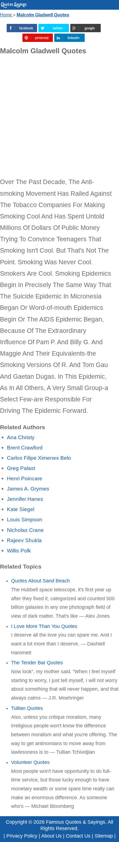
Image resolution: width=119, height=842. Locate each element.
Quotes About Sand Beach (40, 581)
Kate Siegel (20, 509)
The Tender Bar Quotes (37, 662)
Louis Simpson (24, 519)
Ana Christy (21, 437)
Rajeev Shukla (24, 540)
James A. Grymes (28, 489)
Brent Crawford (25, 447)
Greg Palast (21, 468)
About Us (51, 836)
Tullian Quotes (27, 708)
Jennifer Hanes (25, 499)
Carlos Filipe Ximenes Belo (39, 458)
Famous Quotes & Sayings (75, 822)
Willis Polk (19, 550)
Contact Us (78, 836)
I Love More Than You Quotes (44, 626)
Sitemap (104, 836)
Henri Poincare (24, 478)
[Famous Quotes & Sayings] (14, 6)
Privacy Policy (21, 836)
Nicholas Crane (25, 530)
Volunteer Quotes (30, 762)
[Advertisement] (59, 116)
